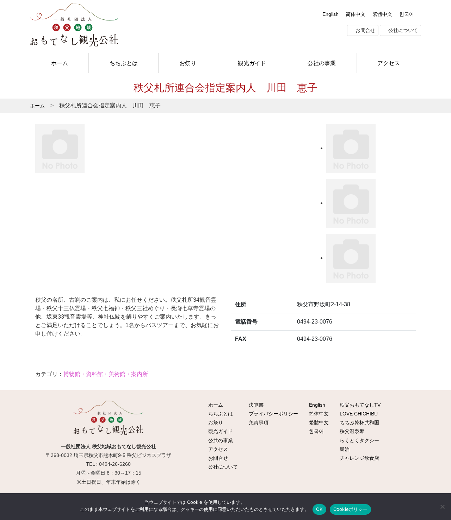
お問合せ (364, 30)
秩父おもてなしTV (359, 405)
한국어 (406, 14)
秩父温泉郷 (351, 431)
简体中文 (355, 14)
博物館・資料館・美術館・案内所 (105, 374)
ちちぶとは (124, 63)
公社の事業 (322, 63)
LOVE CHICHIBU (358, 413)
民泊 (344, 449)
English (330, 14)
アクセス (388, 63)
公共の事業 (220, 440)
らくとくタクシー (358, 440)
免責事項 (257, 422)
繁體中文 (382, 14)
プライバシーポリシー (272, 413)
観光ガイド (252, 63)
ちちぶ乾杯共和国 (358, 422)
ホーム (59, 63)
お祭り (187, 63)
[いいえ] (442, 506)
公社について (402, 30)
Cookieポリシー (350, 509)
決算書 (255, 405)
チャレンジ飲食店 (358, 458)
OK (319, 509)
